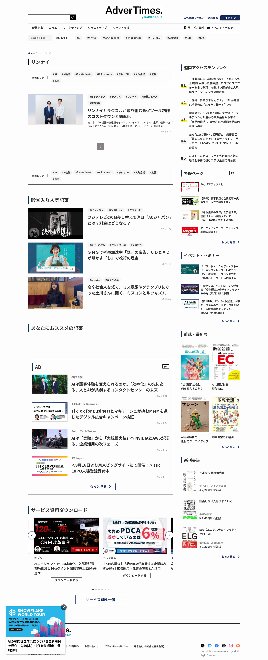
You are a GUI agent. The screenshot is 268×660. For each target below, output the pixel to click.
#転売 (201, 37)
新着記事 (37, 28)
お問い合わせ (92, 646)
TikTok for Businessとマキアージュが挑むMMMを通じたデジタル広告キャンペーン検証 (119, 414)
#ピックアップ (97, 96)
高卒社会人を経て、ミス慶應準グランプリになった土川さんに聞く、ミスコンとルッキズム (129, 290)
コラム (53, 28)
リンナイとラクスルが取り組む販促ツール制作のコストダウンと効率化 (129, 113)
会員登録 (212, 18)
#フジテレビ (134, 210)
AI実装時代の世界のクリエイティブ (194, 439)
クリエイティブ (97, 28)
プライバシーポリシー (116, 646)
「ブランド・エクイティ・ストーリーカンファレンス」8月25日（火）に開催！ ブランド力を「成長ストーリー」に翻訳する (220, 272)
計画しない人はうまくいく (215, 501)
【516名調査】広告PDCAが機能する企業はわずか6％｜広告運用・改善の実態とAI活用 (134, 566)
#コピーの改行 (97, 244)
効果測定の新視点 (223, 437)
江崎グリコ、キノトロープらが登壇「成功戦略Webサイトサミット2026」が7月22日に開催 (220, 289)
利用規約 (74, 646)
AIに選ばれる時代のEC (220, 386)
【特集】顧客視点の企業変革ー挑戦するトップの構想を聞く (220, 200)
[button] (32, 535)
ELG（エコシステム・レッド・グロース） (218, 532)
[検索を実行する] (73, 17)
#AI (78, 37)
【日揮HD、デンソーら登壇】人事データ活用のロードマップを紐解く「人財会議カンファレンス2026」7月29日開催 (220, 307)
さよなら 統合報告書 (212, 473)
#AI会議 (91, 37)
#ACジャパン (96, 210)
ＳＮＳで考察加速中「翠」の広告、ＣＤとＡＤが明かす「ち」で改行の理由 (129, 255)
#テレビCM (154, 37)
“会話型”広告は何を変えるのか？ (192, 386)
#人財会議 (172, 37)
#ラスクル (115, 96)
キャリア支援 (121, 28)
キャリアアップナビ (212, 184)
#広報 (188, 37)
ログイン (230, 18)
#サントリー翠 (118, 244)
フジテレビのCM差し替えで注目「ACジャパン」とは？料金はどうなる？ (130, 220)
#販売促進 (94, 103)
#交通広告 (136, 244)
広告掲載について (194, 18)
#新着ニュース (149, 96)
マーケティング (72, 28)
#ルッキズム (112, 279)
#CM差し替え (115, 210)
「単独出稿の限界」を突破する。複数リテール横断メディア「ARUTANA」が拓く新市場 (220, 216)
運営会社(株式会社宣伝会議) (149, 646)
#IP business (133, 37)
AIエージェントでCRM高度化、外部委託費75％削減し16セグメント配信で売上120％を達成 (65, 568)
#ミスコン (94, 279)
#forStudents (111, 37)
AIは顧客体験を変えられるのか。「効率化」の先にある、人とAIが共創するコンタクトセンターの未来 (117, 387)
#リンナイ (131, 96)
